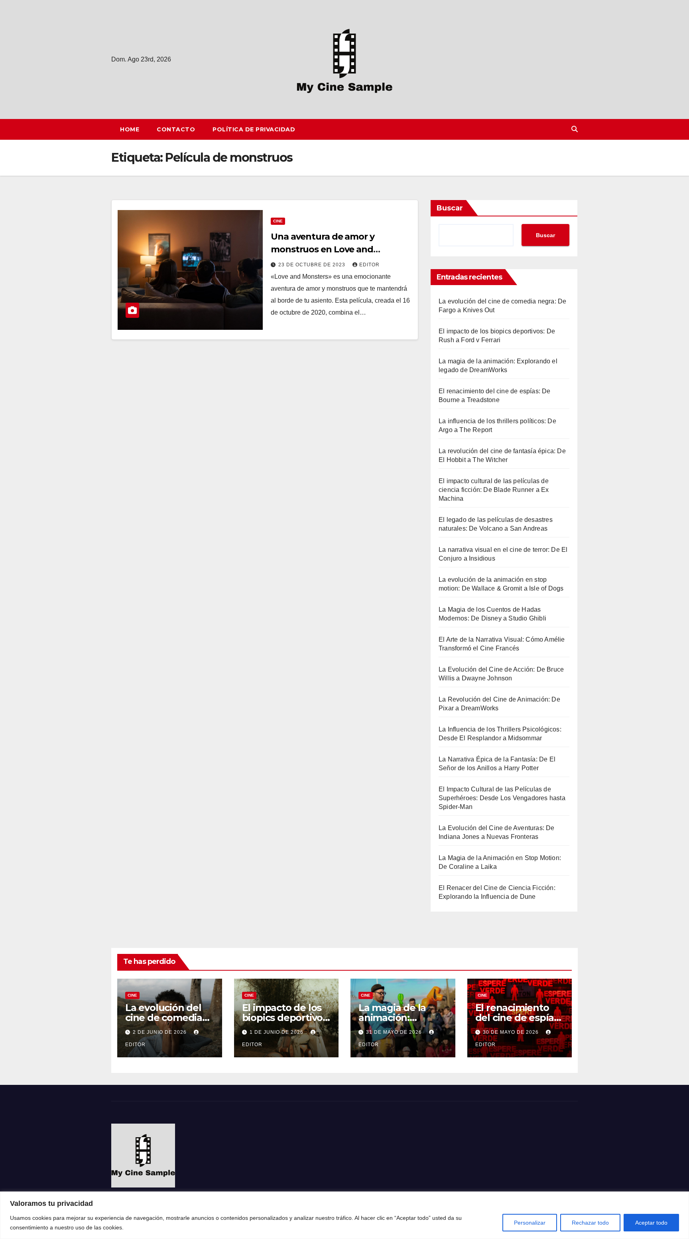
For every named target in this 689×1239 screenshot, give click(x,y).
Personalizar (529, 1222)
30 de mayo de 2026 (511, 1032)
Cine (278, 221)
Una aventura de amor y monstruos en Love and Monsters (322, 249)
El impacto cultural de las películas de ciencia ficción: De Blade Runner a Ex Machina (494, 490)
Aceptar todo (651, 1222)
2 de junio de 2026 (160, 1032)
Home (129, 129)
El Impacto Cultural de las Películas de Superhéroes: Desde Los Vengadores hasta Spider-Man (502, 798)
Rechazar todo (590, 1222)
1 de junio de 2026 (277, 1032)
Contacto (176, 129)
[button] (574, 129)
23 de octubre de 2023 (312, 265)
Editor (369, 265)
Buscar (450, 208)
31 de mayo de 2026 (394, 1032)
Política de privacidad (254, 129)
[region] (344, 1215)
